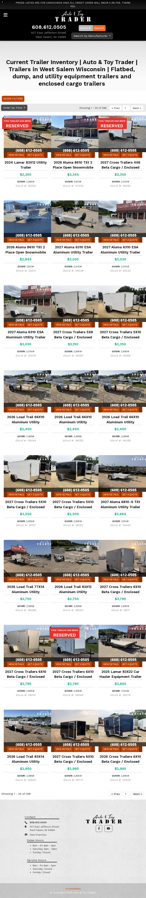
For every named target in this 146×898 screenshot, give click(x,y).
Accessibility (73, 888)
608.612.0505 (49, 27)
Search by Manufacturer (91, 36)
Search (99, 28)
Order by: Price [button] (13, 107)
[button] (99, 828)
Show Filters (13, 98)
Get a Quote (35, 155)
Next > (137, 108)
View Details (16, 155)
